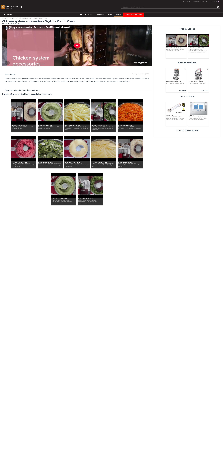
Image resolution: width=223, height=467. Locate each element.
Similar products (187, 62)
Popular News (187, 96)
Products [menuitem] (100, 14)
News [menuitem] (110, 14)
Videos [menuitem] (118, 14)
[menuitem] (4, 15)
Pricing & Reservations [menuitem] (133, 14)
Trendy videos (187, 29)
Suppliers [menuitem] (88, 14)
